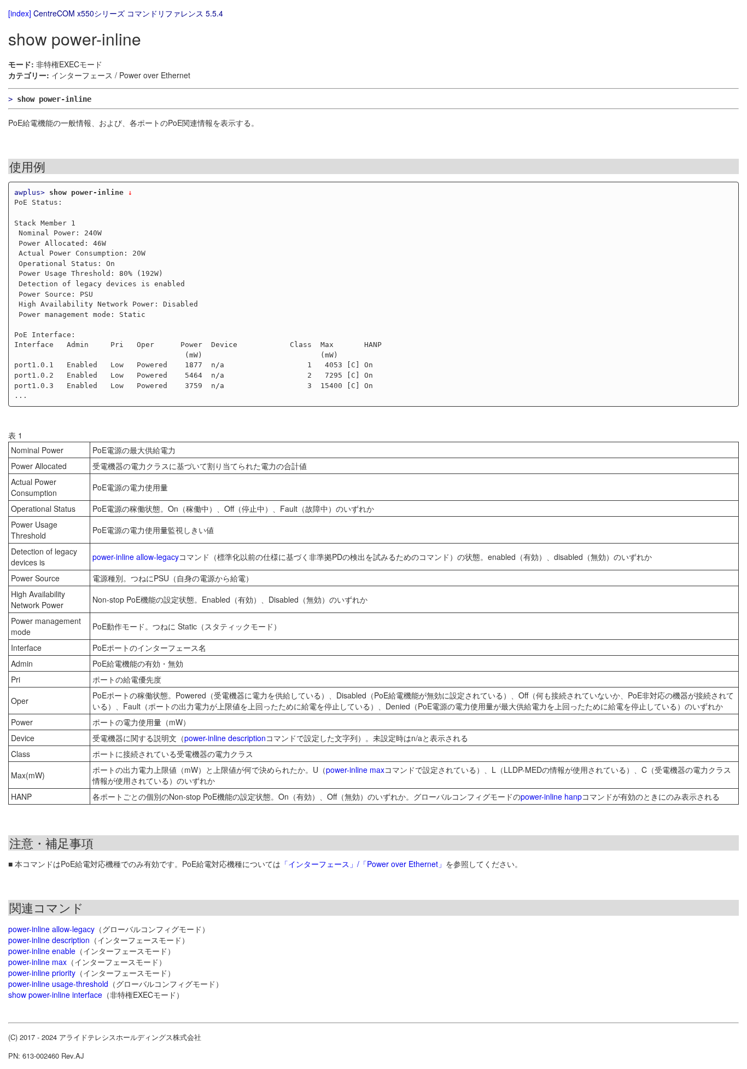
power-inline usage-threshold (58, 983)
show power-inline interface (55, 994)
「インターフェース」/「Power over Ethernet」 (363, 863)
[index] (19, 13)
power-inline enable (41, 950)
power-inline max (355, 769)
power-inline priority (41, 972)
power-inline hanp (551, 796)
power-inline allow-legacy (135, 556)
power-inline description (225, 737)
